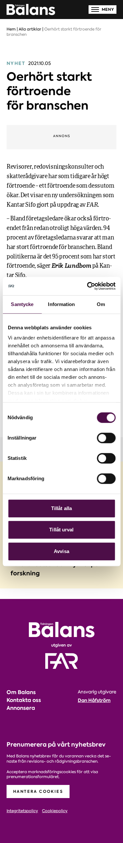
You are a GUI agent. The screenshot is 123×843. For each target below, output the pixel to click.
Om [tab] (101, 304)
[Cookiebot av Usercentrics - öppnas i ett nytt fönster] (87, 286)
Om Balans (21, 692)
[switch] (106, 438)
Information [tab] (61, 304)
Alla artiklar (30, 29)
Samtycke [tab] (22, 304)
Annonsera (21, 708)
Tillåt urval (61, 529)
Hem (11, 29)
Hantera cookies (38, 791)
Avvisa (61, 551)
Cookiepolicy (55, 811)
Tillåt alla (61, 508)
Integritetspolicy (22, 811)
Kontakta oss (24, 700)
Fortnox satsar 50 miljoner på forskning (54, 568)
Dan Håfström (94, 700)
